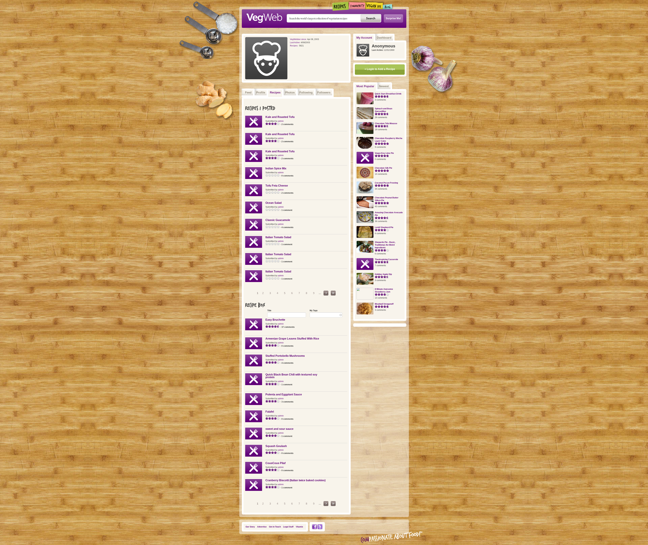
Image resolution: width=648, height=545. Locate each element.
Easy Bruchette (275, 319)
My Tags (314, 310)
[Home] (264, 17)
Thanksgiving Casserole (386, 259)
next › (325, 293)
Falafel (269, 411)
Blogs (387, 6)
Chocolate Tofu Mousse (386, 123)
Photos (290, 92)
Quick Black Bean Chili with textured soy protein (291, 376)
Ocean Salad (273, 202)
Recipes (340, 6)
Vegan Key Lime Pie (384, 153)
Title (269, 310)
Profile (260, 92)
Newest (384, 86)
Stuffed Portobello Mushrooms (285, 355)
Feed (248, 92)
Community (357, 5)
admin (281, 121)
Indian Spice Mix (275, 168)
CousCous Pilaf (275, 463)
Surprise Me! (393, 18)
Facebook (314, 526)
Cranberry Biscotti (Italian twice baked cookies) (295, 480)
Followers (323, 92)
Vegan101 (374, 5)
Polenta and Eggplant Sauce (283, 394)
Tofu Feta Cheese (276, 185)
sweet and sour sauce (279, 428)
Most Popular (366, 86)
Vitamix (299, 527)
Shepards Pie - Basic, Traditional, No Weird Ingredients (385, 245)
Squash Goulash (276, 446)
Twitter (319, 526)
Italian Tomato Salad (278, 237)
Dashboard (384, 37)
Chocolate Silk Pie (383, 168)
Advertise (262, 527)
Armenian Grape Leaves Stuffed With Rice (292, 338)
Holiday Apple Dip (383, 274)
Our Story (250, 527)
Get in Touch (275, 527)
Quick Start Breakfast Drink (388, 94)
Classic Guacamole (277, 220)
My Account (364, 37)
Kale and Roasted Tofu (280, 117)
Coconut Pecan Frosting (386, 183)
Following (306, 92)
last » (333, 293)
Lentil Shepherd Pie (384, 227)
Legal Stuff (288, 527)
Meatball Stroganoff (384, 304)
